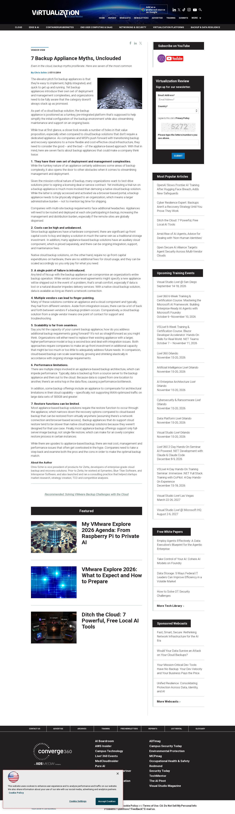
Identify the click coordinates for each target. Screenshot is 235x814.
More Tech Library (169, 605)
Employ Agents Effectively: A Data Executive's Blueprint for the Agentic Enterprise (179, 545)
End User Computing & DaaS (96, 27)
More (195, 18)
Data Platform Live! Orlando (174, 418)
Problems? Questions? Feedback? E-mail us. (130, 809)
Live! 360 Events (106, 756)
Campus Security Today (165, 746)
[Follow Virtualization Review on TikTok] (184, 10)
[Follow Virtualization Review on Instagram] (189, 10)
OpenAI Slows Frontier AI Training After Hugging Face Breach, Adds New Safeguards (178, 189)
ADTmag (155, 741)
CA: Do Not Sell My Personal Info (178, 805)
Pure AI (100, 766)
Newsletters (141, 18)
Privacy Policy (182, 118)
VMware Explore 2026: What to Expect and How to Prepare (112, 575)
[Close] (117, 773)
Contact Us (34, 729)
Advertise (157, 18)
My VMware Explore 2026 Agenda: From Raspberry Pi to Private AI (110, 533)
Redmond (155, 766)
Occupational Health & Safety (169, 761)
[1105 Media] (47, 764)
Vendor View (38, 50)
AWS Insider (103, 746)
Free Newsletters (129, 729)
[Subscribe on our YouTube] (168, 61)
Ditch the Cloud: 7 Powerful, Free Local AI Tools (110, 620)
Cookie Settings (78, 801)
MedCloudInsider (107, 761)
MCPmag (155, 756)
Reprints (152, 729)
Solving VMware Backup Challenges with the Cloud (87, 494)
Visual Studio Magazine (165, 785)
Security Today (159, 771)
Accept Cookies (107, 801)
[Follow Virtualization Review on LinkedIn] (174, 10)
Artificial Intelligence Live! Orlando (177, 367)
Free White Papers (170, 531)
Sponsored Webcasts (172, 623)
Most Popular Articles (172, 176)
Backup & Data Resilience (205, 27)
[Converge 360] (52, 752)
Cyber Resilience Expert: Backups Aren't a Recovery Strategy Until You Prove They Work (179, 207)
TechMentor (157, 776)
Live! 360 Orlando (167, 353)
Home (102, 18)
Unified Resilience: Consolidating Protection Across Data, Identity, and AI (177, 687)
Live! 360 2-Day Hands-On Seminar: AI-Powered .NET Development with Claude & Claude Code (180, 451)
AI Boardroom (104, 741)
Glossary (200, 729)
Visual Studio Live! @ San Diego (177, 282)
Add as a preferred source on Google (155, 9)
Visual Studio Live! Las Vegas (175, 495)
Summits (183, 18)
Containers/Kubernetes (60, 27)
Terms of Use (150, 805)
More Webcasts (167, 701)
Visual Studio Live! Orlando (173, 432)
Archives (82, 729)
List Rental (176, 729)
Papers (112, 18)
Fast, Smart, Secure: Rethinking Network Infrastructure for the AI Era (178, 636)
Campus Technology (109, 751)
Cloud (18, 27)
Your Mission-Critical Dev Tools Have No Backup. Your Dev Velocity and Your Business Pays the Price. (179, 669)
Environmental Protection (167, 751)
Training (170, 18)
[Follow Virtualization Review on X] (179, 10)
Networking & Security (132, 27)
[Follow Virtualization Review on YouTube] (195, 10)
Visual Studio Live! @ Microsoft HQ (179, 510)
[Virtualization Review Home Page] (57, 14)
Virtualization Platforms (168, 27)
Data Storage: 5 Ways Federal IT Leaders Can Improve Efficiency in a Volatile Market (179, 577)
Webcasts (125, 18)
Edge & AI (34, 27)
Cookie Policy (130, 805)
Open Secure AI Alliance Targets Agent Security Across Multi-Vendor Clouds (179, 251)
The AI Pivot (157, 781)
